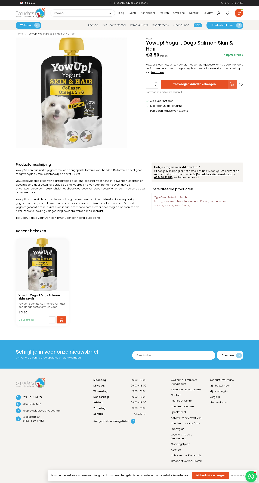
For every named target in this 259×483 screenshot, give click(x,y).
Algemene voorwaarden (186, 417)
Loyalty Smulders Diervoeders (181, 436)
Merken (164, 13)
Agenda (93, 25)
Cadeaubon (181, 25)
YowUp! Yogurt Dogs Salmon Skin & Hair (52, 33)
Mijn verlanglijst (219, 391)
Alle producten (219, 402)
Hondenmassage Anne (185, 423)
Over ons (179, 13)
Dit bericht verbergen (211, 475)
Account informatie (222, 380)
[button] (251, 476)
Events (132, 13)
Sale (198, 25)
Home (19, 33)
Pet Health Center (114, 25)
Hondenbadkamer (223, 25)
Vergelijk (215, 397)
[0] (239, 12)
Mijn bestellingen (220, 385)
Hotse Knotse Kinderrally (186, 455)
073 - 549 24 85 (234, 3)
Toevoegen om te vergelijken (163, 92)
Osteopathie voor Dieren (186, 461)
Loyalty (208, 13)
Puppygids (177, 429)
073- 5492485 (163, 177)
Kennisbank (148, 13)
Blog (121, 13)
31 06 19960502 (32, 404)
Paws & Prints (139, 25)
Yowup (150, 39)
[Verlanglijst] (227, 13)
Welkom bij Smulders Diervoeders (184, 382)
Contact (194, 13)
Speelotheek (160, 25)
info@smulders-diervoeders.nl (211, 174)
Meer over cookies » (242, 475)
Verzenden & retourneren (186, 389)
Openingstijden (180, 444)
